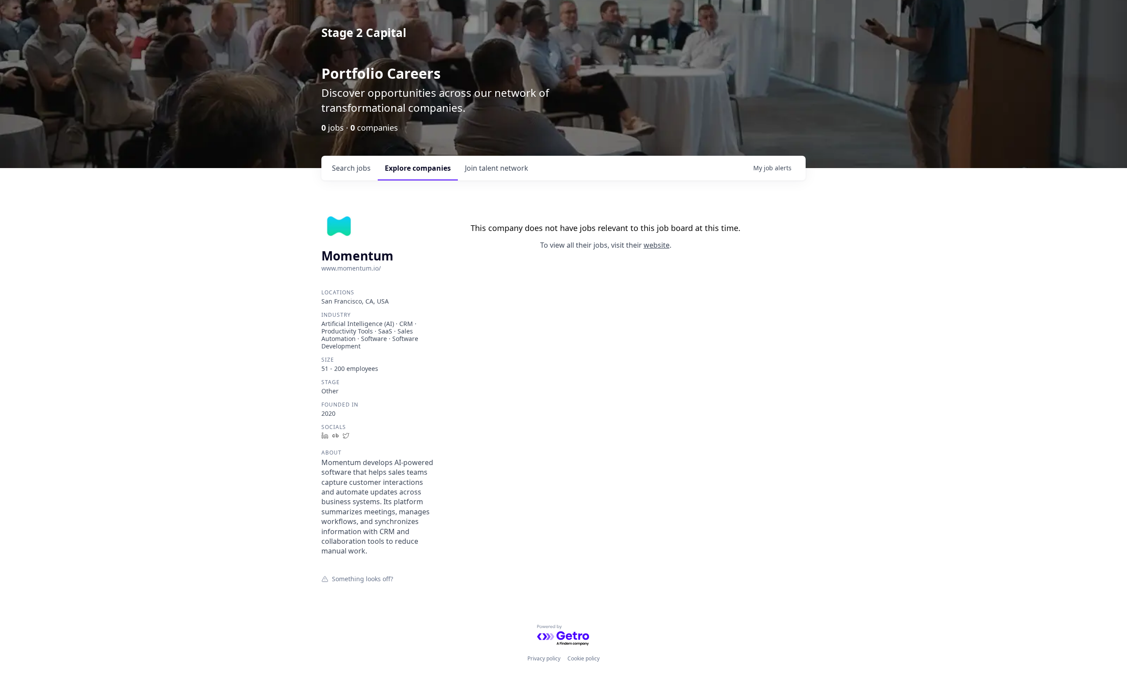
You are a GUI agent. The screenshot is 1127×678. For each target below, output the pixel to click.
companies (418, 168)
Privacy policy (543, 658)
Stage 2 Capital (363, 32)
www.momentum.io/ (351, 268)
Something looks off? (362, 579)
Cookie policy (583, 658)
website (657, 245)
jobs (351, 168)
